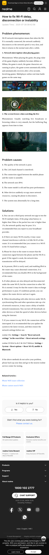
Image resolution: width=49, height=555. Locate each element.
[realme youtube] (29, 509)
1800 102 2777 (24, 488)
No (36, 410)
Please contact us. (24, 423)
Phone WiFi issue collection (13, 381)
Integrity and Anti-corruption (33, 536)
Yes (15, 410)
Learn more (15, 552)
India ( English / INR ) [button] (24, 529)
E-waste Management (14, 536)
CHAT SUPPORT (27, 495)
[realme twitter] (20, 509)
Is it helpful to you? (24, 403)
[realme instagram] (37, 509)
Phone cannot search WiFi (12, 385)
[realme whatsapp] (24, 517)
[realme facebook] (11, 509)
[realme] (7, 9)
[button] (34, 9)
